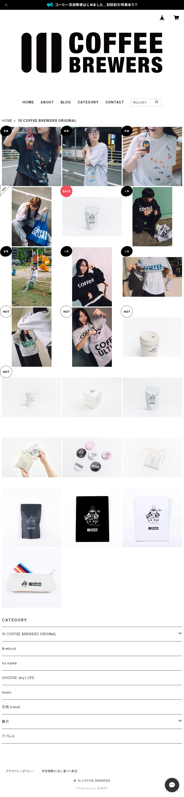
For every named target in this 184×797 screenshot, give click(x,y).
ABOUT (47, 102)
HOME (28, 102)
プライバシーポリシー (20, 771)
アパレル (8, 736)
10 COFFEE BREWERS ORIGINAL (29, 634)
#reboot (9, 648)
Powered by (87, 788)
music (7, 692)
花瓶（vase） (11, 707)
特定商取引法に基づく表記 (60, 771)
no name (9, 663)
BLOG (66, 102)
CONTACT (114, 102)
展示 (5, 721)
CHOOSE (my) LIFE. (18, 678)
